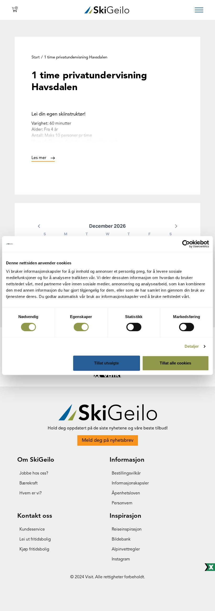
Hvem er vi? (30, 493)
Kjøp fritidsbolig (34, 549)
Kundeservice (32, 529)
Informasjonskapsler (130, 483)
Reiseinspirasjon (127, 529)
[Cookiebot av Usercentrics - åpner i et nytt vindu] (186, 244)
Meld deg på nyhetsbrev (107, 440)
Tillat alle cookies (175, 363)
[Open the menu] (199, 10)
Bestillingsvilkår (126, 473)
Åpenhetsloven (126, 493)
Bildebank (121, 539)
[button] (39, 226)
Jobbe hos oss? (33, 473)
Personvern (122, 503)
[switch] (81, 327)
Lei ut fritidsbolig (35, 539)
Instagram (121, 559)
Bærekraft (28, 483)
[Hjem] (107, 9)
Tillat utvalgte (106, 363)
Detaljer (192, 346)
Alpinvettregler (126, 549)
